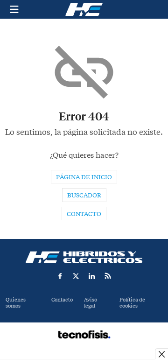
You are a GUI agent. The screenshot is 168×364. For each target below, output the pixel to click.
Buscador (84, 195)
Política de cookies (132, 303)
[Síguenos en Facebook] (60, 276)
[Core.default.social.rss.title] (108, 276)
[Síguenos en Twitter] (76, 276)
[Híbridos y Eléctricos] (84, 257)
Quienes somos (16, 303)
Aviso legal (90, 303)
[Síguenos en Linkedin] (92, 276)
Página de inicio (84, 177)
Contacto (84, 213)
